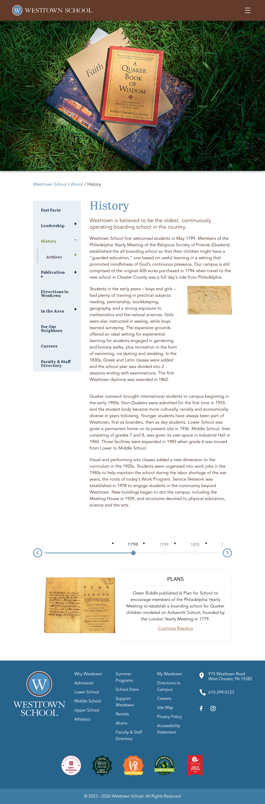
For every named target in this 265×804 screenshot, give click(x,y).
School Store (127, 689)
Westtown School (50, 184)
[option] (132, 545)
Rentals (122, 714)
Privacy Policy (169, 717)
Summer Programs (124, 677)
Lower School (86, 692)
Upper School (86, 710)
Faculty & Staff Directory (129, 735)
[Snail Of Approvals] (195, 765)
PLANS (175, 579)
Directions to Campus (168, 686)
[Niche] (102, 765)
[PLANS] (79, 605)
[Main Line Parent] (133, 765)
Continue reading (175, 628)
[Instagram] (213, 709)
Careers (164, 699)
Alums (121, 723)
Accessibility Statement (168, 729)
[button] (247, 10)
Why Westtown (88, 674)
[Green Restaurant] (164, 765)
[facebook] (201, 709)
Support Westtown (125, 702)
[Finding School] (71, 765)
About (77, 184)
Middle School (87, 701)
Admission (84, 683)
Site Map (165, 708)
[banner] (132, 96)
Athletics (82, 719)
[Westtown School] (39, 714)
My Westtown (169, 674)
